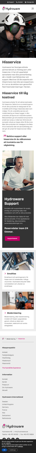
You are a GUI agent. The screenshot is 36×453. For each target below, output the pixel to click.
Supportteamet (12, 238)
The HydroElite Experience (11, 368)
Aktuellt (4, 390)
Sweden (5, 401)
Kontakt (20, 2)
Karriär (4, 382)
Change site (30, 2)
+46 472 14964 (28, 434)
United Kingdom (8, 404)
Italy (3, 413)
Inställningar (13, 450)
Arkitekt (4, 352)
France (4, 410)
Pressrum (5, 385)
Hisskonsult (6, 360)
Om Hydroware (7, 387)
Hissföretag (6, 358)
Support (11, 2)
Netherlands (6, 418)
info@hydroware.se (21, 431)
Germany (5, 407)
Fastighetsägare (8, 355)
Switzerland (6, 415)
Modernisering (11, 339)
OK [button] (4, 450)
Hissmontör (6, 363)
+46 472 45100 (13, 434)
